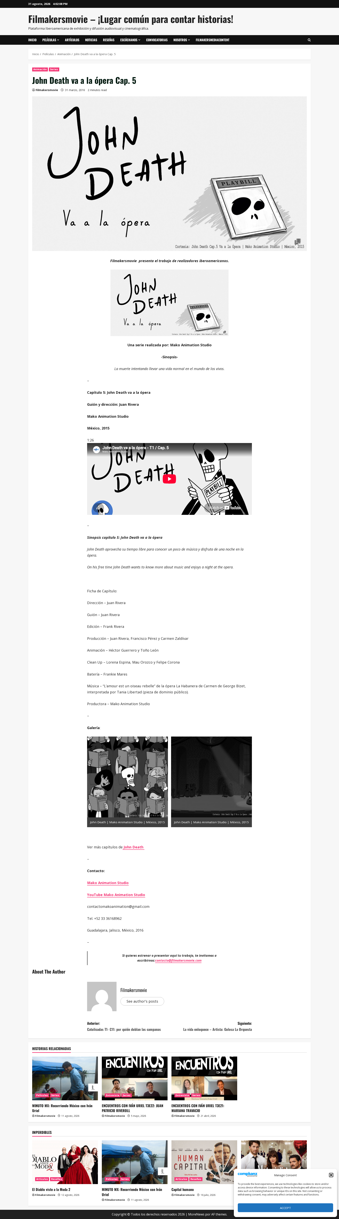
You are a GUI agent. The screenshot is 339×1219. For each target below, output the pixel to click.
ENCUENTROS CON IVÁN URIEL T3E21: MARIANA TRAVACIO (197, 1108)
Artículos (72, 39)
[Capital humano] (204, 1162)
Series (54, 69)
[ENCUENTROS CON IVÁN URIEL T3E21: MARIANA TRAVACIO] (204, 1078)
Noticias (91, 39)
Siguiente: (217, 1026)
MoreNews (196, 1214)
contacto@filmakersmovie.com (178, 960)
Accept (285, 1208)
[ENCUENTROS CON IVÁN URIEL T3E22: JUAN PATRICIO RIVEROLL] (135, 1078)
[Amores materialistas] (274, 1162)
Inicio (32, 39)
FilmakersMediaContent (212, 39)
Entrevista (112, 1095)
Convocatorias (157, 39)
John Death (133, 847)
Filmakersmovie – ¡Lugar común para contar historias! (130, 19)
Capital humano (182, 1189)
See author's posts (142, 1001)
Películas (49, 39)
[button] (331, 1175)
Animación (40, 69)
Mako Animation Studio (108, 882)
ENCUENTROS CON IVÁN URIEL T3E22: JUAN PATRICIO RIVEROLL (132, 1108)
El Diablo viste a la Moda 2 (51, 1189)
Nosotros (180, 39)
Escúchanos (128, 39)
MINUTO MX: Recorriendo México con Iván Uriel (62, 1108)
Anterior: (124, 1026)
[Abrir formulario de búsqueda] (309, 40)
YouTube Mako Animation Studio (116, 894)
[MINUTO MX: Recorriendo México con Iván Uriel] (65, 1078)
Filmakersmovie (47, 90)
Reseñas (108, 39)
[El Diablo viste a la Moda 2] (65, 1162)
